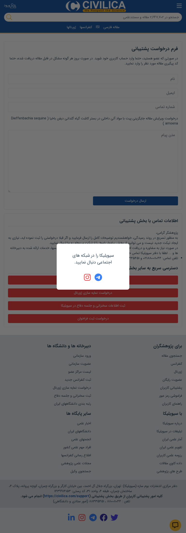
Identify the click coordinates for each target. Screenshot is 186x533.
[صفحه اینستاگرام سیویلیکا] (88, 277)
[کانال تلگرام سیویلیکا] (98, 277)
